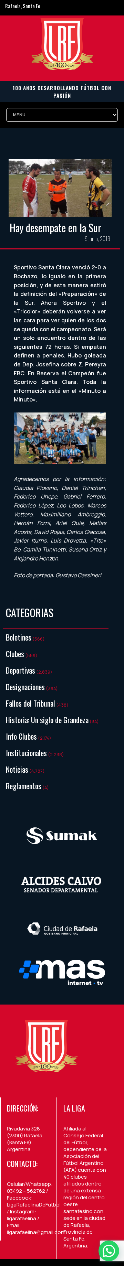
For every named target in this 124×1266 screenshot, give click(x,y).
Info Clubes (21, 736)
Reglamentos (23, 785)
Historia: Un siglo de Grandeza (47, 719)
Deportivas (20, 670)
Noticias (17, 769)
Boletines (18, 637)
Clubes (15, 653)
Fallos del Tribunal (30, 703)
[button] (109, 1251)
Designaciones (25, 686)
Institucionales (26, 752)
